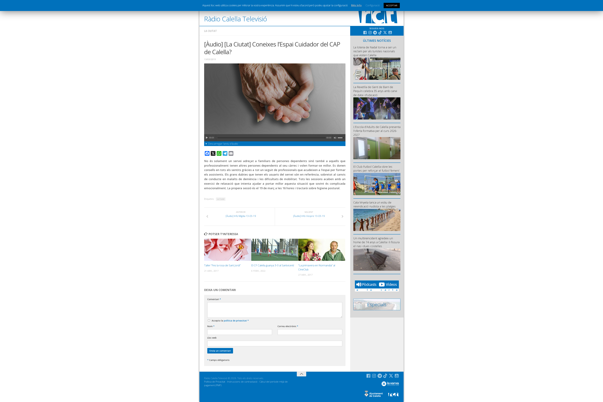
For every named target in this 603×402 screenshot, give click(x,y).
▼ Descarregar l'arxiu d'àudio (221, 143)
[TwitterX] (385, 32)
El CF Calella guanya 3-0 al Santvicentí (272, 265)
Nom (211, 326)
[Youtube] (390, 32)
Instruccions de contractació (242, 381)
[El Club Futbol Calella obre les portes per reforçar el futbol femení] (376, 184)
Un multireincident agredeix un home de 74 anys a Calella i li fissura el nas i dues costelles (376, 242)
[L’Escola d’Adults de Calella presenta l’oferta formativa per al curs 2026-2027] (376, 148)
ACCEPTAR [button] (391, 5)
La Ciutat (210, 31)
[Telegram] (375, 32)
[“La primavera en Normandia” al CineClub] (321, 250)
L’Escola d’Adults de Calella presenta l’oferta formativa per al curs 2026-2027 (376, 131)
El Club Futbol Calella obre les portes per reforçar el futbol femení (376, 168)
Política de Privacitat (214, 381)
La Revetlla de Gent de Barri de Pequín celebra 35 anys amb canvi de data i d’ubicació (375, 91)
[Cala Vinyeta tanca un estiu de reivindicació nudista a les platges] (376, 220)
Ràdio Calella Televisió (235, 18)
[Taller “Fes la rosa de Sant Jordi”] (227, 250)
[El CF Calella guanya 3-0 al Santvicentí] (274, 250)
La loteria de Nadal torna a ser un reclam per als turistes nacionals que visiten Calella (374, 51)
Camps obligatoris (218, 360)
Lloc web (212, 337)
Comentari (214, 299)
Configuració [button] (373, 5)
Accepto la (229, 320)
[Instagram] (370, 32)
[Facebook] (365, 32)
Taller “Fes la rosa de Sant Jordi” (222, 265)
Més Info (356, 5)
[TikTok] (380, 32)
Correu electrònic (287, 326)
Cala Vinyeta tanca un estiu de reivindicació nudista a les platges (374, 204)
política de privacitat (235, 320)
